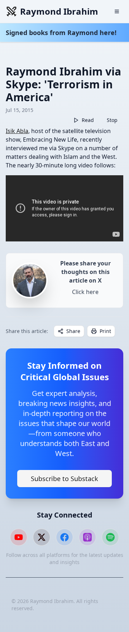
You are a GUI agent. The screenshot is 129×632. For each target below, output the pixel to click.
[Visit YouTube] (18, 537)
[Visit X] (41, 537)
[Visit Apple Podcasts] (87, 537)
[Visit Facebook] (64, 537)
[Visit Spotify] (110, 537)
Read (88, 120)
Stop (112, 120)
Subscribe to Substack (64, 478)
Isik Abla (17, 131)
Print (105, 331)
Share (73, 331)
